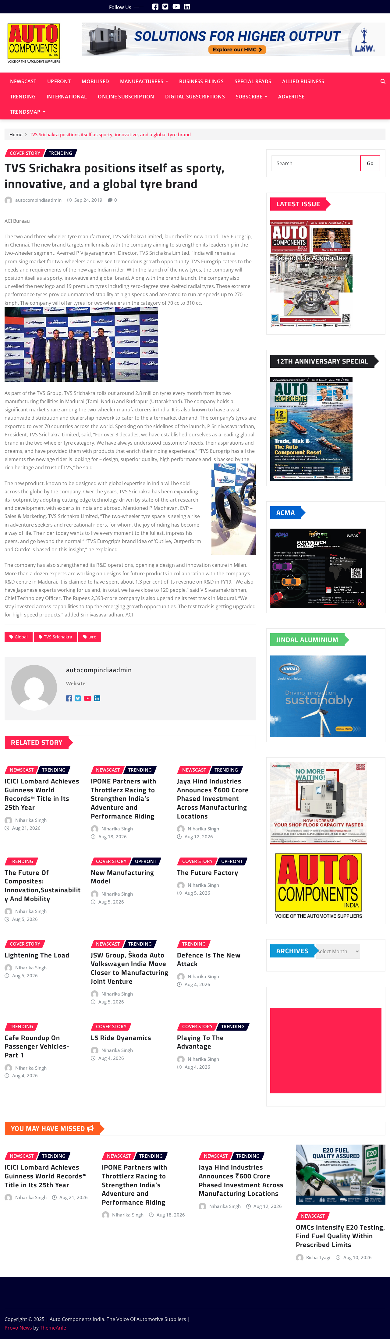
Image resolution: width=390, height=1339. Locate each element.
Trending (23, 96)
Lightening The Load (37, 955)
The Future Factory (207, 872)
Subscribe (250, 96)
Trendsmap (26, 111)
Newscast (23, 81)
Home (16, 134)
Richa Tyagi (318, 1257)
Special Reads (253, 81)
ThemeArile (53, 1327)
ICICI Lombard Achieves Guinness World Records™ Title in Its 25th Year (42, 794)
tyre (92, 637)
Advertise (291, 96)
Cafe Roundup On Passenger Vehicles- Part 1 (37, 1046)
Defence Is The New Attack (209, 959)
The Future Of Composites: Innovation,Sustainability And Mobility (43, 885)
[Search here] (383, 81)
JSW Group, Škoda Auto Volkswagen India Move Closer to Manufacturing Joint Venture (129, 968)
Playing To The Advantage (200, 1042)
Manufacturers (142, 81)
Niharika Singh (31, 820)
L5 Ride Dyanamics (121, 1037)
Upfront (59, 81)
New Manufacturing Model (122, 877)
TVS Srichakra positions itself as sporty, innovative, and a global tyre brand (110, 134)
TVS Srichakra (58, 637)
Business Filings (201, 81)
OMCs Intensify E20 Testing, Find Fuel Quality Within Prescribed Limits (340, 1236)
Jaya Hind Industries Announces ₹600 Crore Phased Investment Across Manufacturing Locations (213, 798)
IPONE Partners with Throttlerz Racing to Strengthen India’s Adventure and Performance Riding (123, 798)
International (67, 96)
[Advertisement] (328, 1051)
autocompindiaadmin (38, 200)
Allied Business (303, 81)
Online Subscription (126, 96)
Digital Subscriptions (195, 96)
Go (370, 163)
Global (21, 637)
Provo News (18, 1327)
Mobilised (95, 81)
